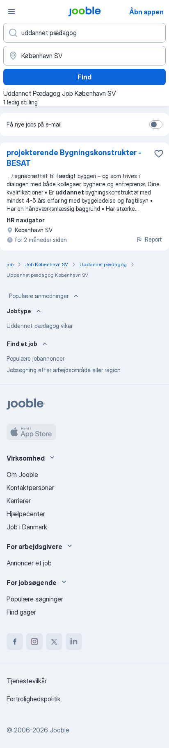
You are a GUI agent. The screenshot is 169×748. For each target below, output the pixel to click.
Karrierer (19, 501)
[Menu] (11, 11)
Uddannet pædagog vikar (40, 325)
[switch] (155, 124)
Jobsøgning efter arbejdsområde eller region (64, 369)
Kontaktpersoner (30, 488)
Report (153, 239)
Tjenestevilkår (27, 681)
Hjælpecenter (26, 514)
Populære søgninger (35, 599)
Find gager (21, 612)
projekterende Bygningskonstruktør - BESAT (74, 157)
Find (84, 77)
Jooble (59, 730)
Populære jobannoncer (35, 358)
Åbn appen (146, 12)
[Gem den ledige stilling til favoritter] (158, 153)
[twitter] (54, 641)
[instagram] (34, 641)
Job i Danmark (27, 527)
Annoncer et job (29, 563)
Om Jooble (22, 474)
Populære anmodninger (39, 295)
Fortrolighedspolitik (34, 699)
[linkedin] (74, 641)
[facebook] (15, 641)
